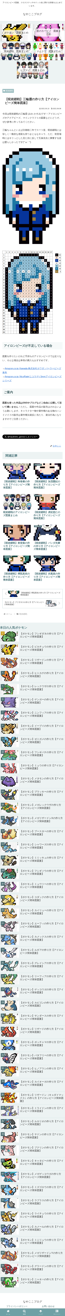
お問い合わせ (48, 1306)
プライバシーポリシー (17, 1306)
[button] (58, 911)
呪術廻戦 (9, 91)
